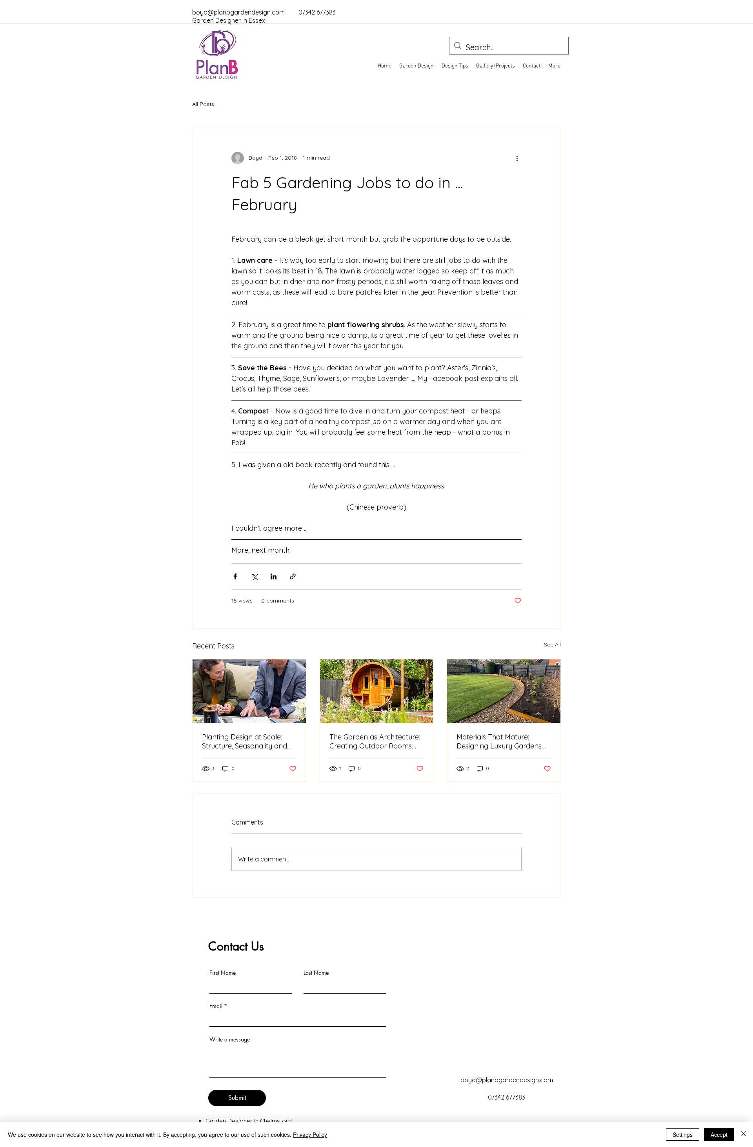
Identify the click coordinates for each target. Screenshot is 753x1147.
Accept (719, 1134)
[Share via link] (292, 576)
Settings (683, 1134)
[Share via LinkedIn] (273, 576)
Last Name (316, 973)
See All (552, 644)
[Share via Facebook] (235, 576)
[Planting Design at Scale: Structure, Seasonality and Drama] (249, 691)
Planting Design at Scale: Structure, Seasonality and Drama (244, 741)
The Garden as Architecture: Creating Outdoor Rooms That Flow (374, 741)
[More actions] (517, 158)
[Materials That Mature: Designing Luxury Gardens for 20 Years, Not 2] (503, 691)
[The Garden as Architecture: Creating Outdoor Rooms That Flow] (376, 691)
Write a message (229, 1039)
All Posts (203, 103)
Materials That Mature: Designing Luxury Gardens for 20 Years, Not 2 (499, 741)
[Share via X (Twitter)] (254, 576)
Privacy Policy (310, 1134)
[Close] (743, 1134)
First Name (222, 973)
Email (215, 1006)
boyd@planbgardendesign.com (238, 12)
